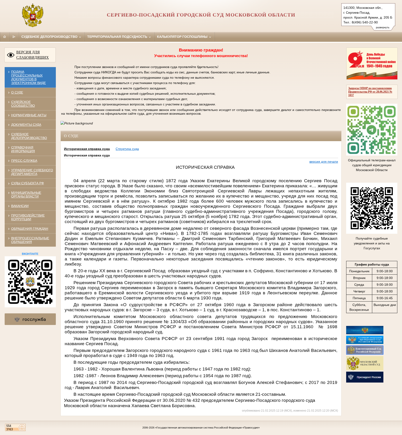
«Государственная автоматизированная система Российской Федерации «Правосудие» (207, 427)
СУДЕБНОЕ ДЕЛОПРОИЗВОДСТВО (29, 136)
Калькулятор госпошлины (182, 37)
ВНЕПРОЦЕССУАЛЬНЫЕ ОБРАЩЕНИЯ (30, 240)
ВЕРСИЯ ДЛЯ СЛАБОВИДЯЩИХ (32, 54)
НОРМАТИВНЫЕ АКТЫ (28, 115)
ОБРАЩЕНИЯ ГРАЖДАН (29, 228)
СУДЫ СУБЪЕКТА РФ (27, 183)
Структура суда (127, 149)
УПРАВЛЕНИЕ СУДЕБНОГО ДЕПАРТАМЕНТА (32, 172)
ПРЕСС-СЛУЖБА (24, 160)
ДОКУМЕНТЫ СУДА (26, 125)
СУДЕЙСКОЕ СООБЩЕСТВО (23, 103)
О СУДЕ (17, 92)
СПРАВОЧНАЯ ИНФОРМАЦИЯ (23, 149)
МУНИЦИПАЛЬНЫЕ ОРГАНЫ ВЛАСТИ (26, 194)
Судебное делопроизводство (49, 37)
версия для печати (323, 161)
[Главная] (4, 36)
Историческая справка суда (87, 149)
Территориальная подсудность (117, 37)
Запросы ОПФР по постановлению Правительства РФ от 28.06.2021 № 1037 (370, 92)
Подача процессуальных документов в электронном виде (28, 77)
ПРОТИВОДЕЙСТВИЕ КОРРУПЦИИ (28, 217)
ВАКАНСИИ (20, 206)
